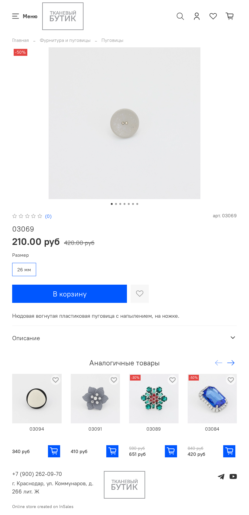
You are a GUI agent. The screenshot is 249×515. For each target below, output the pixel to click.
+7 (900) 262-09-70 (37, 473)
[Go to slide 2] (116, 204)
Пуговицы (112, 40)
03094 (36, 428)
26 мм (24, 269)
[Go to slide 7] (137, 204)
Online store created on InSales (42, 506)
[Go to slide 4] (124, 204)
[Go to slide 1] (112, 204)
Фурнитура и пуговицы (65, 40)
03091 (95, 428)
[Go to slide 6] (133, 204)
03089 (153, 428)
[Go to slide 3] (120, 204)
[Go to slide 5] (129, 204)
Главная (20, 40)
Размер (20, 255)
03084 (212, 428)
